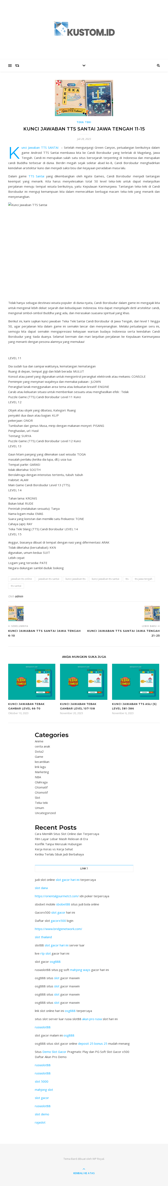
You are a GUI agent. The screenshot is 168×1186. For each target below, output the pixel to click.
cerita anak (42, 746)
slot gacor (58, 912)
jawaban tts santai (48, 579)
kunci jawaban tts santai (105, 579)
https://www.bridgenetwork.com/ (58, 929)
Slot (37, 797)
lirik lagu (40, 767)
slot (56, 978)
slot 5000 (41, 1081)
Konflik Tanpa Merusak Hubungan (58, 844)
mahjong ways (80, 970)
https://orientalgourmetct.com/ (57, 896)
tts (127, 579)
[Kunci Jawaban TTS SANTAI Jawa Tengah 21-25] (152, 613)
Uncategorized (45, 813)
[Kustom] (84, 28)
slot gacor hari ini (67, 880)
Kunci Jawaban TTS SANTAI (40, 147)
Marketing (42, 772)
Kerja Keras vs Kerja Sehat (54, 849)
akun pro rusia (92, 1019)
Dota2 (39, 751)
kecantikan (42, 762)
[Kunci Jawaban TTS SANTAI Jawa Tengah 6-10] (16, 613)
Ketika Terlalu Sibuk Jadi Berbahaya (59, 854)
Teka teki (84, 122)
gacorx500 (58, 921)
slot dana (41, 888)
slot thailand (43, 937)
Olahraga (41, 782)
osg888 (55, 961)
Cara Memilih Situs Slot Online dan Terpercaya (67, 834)
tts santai (16, 586)
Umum (39, 808)
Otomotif (41, 792)
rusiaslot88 (43, 1027)
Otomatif (41, 787)
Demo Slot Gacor (54, 1052)
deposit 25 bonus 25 (93, 1043)
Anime (39, 741)
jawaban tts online (21, 579)
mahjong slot (44, 1089)
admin (19, 596)
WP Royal (98, 1159)
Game (39, 756)
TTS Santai (36, 176)
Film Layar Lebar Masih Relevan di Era (61, 839)
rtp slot (45, 953)
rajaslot (40, 1122)
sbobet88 (63, 904)
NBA (38, 777)
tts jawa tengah (143, 579)
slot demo (42, 1114)
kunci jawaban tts (75, 579)
